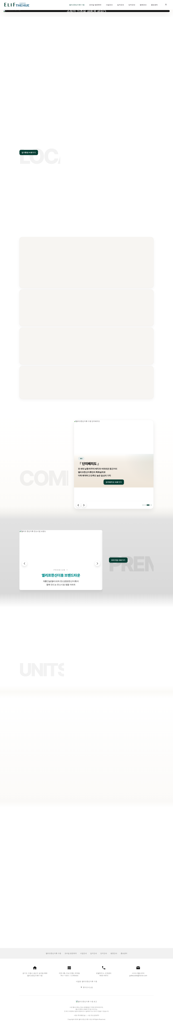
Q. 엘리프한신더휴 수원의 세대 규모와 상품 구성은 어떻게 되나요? (85, 857)
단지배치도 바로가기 (114, 482)
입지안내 (120, 5)
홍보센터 (154, 5)
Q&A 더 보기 (24, 840)
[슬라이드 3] (148, 505)
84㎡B (101, 683)
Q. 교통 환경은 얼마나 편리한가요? (71, 866)
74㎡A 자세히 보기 (112, 676)
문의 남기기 (86, 74)
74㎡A (112, 669)
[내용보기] (71, 69)
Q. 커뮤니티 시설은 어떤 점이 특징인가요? (75, 885)
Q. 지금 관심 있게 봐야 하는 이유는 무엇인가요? (77, 895)
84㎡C (112, 683)
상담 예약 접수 (125, 784)
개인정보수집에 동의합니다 (122, 778)
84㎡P (146, 683)
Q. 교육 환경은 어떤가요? (67, 876)
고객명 (46, 39)
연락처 (89, 39)
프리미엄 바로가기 (118, 560)
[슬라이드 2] (145, 505)
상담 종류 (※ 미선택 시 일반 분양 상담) (116, 767)
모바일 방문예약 (95, 5)
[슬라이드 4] (151, 505)
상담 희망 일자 (114, 756)
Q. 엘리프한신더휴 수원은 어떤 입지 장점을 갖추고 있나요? (82, 822)
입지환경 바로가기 (29, 152)
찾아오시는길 (88, 987)
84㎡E (135, 683)
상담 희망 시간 (131, 756)
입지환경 (81, 845)
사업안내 (109, 5)
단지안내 (132, 5)
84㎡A (89, 683)
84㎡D (123, 683)
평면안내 (143, 5)
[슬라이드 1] (143, 505)
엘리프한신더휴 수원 (76, 5)
